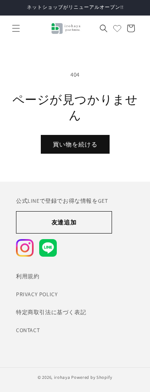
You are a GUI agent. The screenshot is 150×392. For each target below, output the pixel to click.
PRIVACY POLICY (37, 294)
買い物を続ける (75, 144)
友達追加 (64, 222)
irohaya (62, 377)
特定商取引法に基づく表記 (51, 312)
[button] (16, 28)
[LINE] (48, 248)
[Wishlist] (117, 28)
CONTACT (28, 330)
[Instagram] (25, 248)
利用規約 (27, 276)
